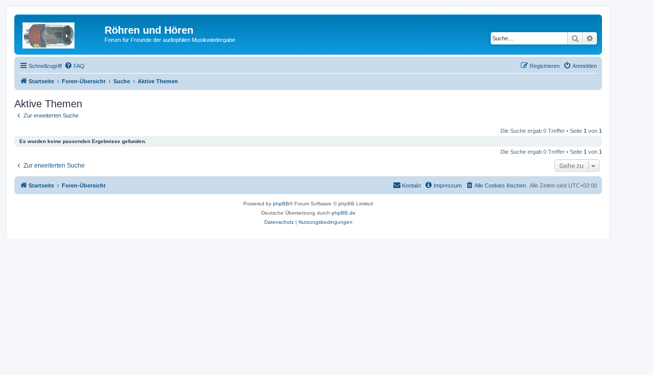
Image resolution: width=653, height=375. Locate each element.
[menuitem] (74, 66)
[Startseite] (61, 33)
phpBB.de (344, 213)
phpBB (281, 203)
